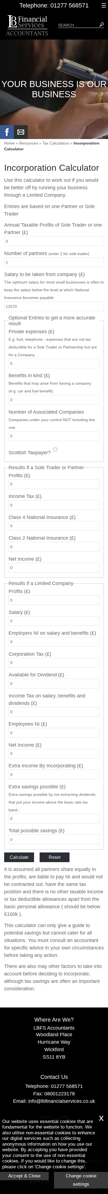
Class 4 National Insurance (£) (42, 517)
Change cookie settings (81, 1180)
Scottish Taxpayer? (30, 452)
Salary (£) (19, 612)
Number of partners (46, 253)
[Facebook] (7, 137)
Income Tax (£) (25, 496)
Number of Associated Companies (52, 419)
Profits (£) (19, 475)
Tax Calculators (55, 143)
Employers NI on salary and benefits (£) (52, 633)
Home (9, 143)
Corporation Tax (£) (30, 654)
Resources (28, 143)
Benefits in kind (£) (50, 383)
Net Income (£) (25, 559)
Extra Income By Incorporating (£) (46, 765)
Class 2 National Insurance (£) (42, 538)
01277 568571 (67, 1086)
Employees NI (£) (28, 724)
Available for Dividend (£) (36, 675)
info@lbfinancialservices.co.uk (61, 1101)
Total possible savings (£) (37, 830)
